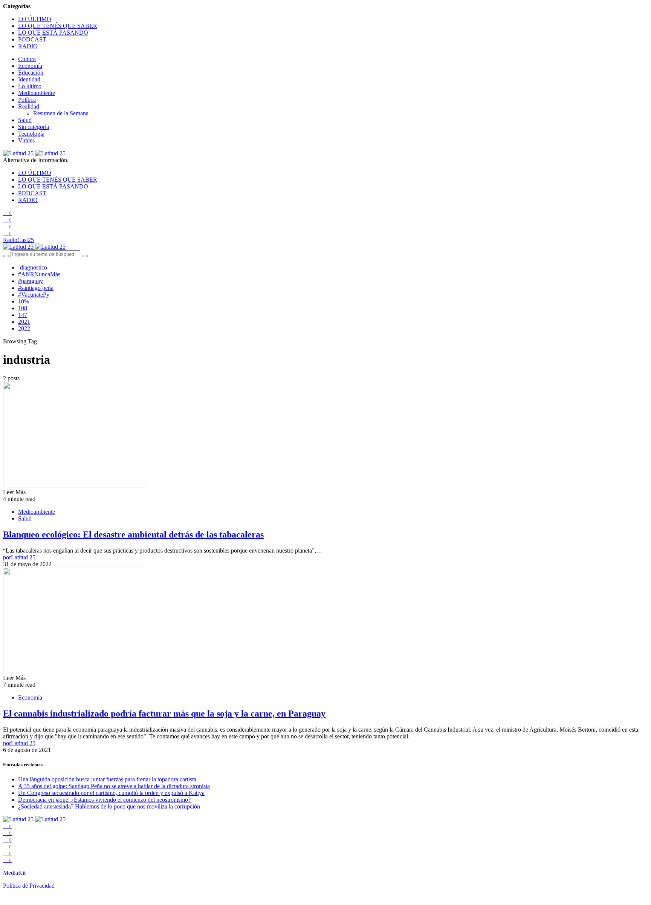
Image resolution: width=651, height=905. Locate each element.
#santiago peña (35, 288)
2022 (24, 328)
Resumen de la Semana (61, 113)
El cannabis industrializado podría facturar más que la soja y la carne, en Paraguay (164, 713)
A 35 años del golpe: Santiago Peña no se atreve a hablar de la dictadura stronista (114, 786)
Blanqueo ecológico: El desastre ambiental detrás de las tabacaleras (133, 534)
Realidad (28, 106)
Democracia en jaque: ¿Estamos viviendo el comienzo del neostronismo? (104, 799)
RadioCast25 (18, 240)
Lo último (29, 86)
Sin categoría (33, 127)
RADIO (28, 46)
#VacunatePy (33, 294)
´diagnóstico (32, 267)
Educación (30, 72)
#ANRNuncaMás (39, 274)
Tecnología (31, 133)
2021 (24, 322)
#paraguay (30, 281)
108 (22, 308)
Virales (26, 140)
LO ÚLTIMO (34, 19)
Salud (25, 120)
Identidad (29, 79)
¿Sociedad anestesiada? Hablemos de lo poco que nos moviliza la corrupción (109, 806)
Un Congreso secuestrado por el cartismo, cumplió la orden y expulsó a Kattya (111, 793)
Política (27, 99)
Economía (30, 66)
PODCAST (32, 39)
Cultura (27, 59)
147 (22, 315)
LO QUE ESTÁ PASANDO (53, 32)
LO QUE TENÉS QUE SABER (57, 26)
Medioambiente (36, 93)
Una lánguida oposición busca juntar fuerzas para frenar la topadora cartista (107, 779)
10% (23, 301)
